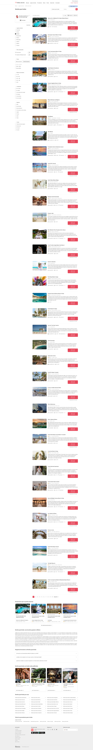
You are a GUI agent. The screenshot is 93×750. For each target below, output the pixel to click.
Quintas (17, 31)
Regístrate (76, 2)
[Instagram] (54, 729)
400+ (17, 82)
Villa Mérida (50, 131)
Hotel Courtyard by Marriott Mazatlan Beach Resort (59, 579)
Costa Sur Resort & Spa (53, 451)
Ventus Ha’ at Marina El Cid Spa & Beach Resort (58, 18)
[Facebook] (48, 729)
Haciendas (18, 30)
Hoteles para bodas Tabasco (20, 712)
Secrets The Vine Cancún (53, 325)
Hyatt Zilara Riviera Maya (53, 180)
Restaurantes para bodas (35, 721)
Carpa (17, 117)
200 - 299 (18, 78)
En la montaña (18, 98)
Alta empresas (17, 736)
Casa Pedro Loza (51, 684)
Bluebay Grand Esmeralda (53, 196)
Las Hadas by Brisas (52, 513)
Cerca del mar (18, 96)
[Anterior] (15, 614)
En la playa (18, 94)
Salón (17, 104)
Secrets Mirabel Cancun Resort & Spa (56, 498)
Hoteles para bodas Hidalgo (19, 710)
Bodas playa (18, 39)
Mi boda (27, 2)
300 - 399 (18, 80)
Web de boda (17, 741)
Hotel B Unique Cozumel (53, 372)
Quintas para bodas (26, 721)
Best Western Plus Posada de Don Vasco (57, 230)
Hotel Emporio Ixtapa (52, 308)
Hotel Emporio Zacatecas (53, 68)
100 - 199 (18, 76)
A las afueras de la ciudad (20, 92)
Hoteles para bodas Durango (68, 712)
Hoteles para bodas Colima (67, 710)
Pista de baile (18, 106)
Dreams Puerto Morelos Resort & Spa (56, 293)
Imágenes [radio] (70, 15)
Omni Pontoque (51, 340)
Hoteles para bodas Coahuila (68, 708)
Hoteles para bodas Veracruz (20, 699)
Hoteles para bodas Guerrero (20, 701)
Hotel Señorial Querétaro (53, 466)
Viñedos (17, 43)
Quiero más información (73, 28)
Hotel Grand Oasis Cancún (53, 481)
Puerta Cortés (51, 530)
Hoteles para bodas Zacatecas (36, 710)
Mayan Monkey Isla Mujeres (54, 99)
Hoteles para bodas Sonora (67, 706)
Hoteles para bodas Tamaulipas (20, 708)
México (67, 729)
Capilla (17, 112)
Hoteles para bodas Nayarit (67, 704)
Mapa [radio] (76, 15)
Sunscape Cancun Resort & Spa (54, 34)
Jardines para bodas (57, 721)
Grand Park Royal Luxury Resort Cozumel (56, 434)
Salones (17, 37)
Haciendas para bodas (18, 721)
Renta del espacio (26, 61)
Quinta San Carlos (52, 355)
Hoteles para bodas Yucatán (36, 706)
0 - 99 (17, 74)
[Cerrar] (29, 15)
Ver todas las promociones (46, 625)
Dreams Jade (50, 213)
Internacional (18, 126)
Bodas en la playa (50, 721)
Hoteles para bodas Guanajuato (52, 697)
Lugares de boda (33, 2)
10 (52, 596)
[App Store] (34, 733)
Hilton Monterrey (51, 404)
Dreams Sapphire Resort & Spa (54, 83)
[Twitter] (50, 729)
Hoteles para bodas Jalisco (35, 697)
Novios (48, 2)
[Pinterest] (52, 729)
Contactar (16, 729)
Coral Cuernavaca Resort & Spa (54, 51)
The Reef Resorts (51, 563)
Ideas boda (52, 2)
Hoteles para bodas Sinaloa (19, 706)
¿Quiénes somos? (18, 737)
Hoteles (17, 33)
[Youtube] (56, 729)
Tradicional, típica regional (20, 124)
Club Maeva (50, 116)
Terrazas (17, 45)
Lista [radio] (65, 15)
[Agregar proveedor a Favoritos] (45, 19)
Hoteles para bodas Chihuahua (36, 708)
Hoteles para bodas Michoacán (20, 704)
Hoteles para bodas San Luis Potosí (53, 708)
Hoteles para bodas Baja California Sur (69, 699)
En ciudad (18, 90)
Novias (44, 2)
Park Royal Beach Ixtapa (53, 277)
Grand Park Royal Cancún (53, 546)
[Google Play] (41, 733)
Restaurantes (18, 35)
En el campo (18, 88)
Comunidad (57, 2)
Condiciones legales (18, 730)
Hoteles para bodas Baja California (53, 701)
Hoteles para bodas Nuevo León (52, 704)
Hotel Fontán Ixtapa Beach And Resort (56, 245)
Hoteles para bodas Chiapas (52, 706)
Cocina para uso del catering (21, 110)
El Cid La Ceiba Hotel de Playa (54, 387)
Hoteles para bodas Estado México (37, 704)
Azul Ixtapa (18, 684)
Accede (72, 2)
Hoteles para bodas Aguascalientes (53, 710)
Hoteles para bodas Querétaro (52, 699)
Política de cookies (18, 733)
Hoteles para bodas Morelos (36, 699)
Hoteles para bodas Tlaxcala (52, 712)
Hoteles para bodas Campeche (36, 712)
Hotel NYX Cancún (52, 163)
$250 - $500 (18, 66)
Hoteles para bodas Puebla (35, 701)
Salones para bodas (43, 721)
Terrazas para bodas (65, 721)
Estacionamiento (19, 108)
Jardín (17, 115)
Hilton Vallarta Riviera (52, 419)
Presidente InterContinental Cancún (55, 147)
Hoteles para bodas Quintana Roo (20, 697)
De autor (17, 129)
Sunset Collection (52, 261)
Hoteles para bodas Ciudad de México (69, 697)
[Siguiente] (78, 614)
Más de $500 (18, 68)
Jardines (17, 41)
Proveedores (39, 2)
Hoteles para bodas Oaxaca (67, 701)
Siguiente (55, 596)
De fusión (18, 127)
